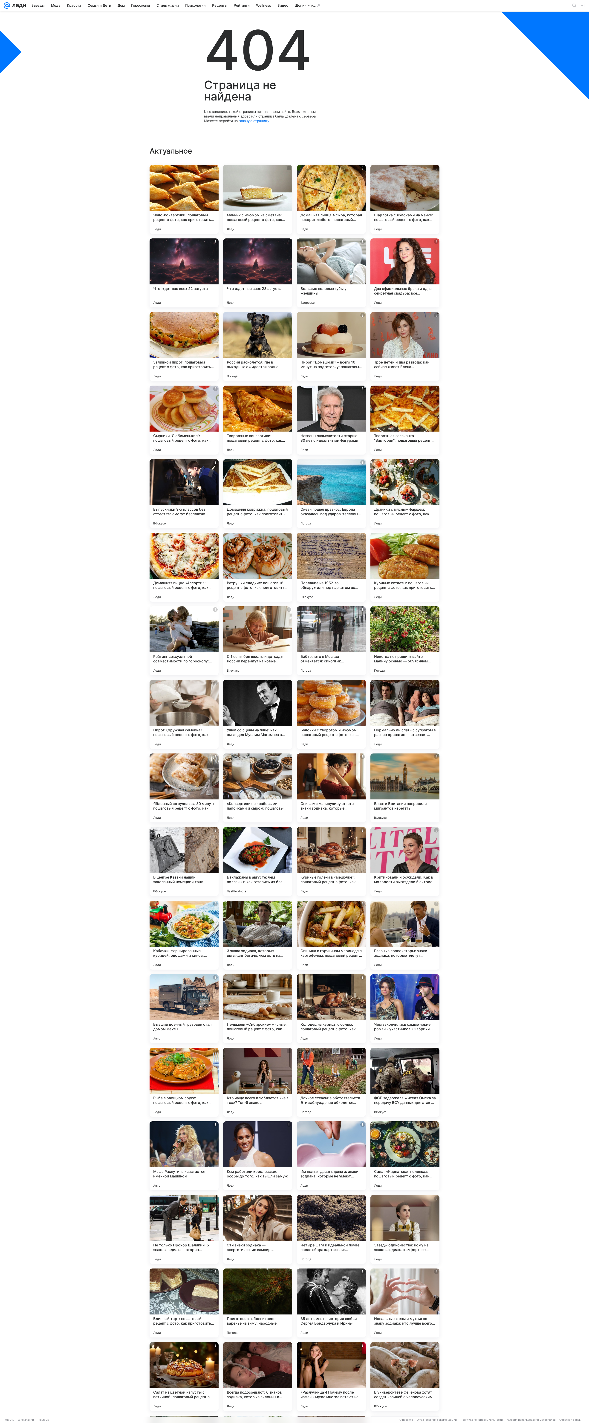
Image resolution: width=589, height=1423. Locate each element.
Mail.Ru (9, 1419)
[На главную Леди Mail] (18, 5)
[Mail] (7, 5)
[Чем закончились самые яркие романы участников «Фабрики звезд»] (404, 1008)
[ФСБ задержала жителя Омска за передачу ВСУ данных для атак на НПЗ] (404, 1082)
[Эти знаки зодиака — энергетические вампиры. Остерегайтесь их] (257, 1229)
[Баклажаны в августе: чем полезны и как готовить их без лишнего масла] (257, 861)
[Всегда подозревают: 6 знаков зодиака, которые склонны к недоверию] (257, 1376)
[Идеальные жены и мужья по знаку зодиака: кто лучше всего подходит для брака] (404, 1302)
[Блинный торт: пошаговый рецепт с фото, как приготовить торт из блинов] (184, 1302)
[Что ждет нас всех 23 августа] (257, 272)
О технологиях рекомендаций (437, 1419)
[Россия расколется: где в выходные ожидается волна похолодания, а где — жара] (257, 346)
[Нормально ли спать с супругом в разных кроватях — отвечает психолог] (404, 714)
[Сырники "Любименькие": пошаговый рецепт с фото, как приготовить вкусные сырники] (184, 420)
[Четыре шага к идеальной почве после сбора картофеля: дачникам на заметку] (331, 1229)
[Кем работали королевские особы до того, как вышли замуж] (257, 1155)
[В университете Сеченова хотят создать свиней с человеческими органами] (404, 1376)
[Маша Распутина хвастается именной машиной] (184, 1155)
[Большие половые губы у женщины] (331, 272)
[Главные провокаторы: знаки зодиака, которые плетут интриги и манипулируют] (404, 935)
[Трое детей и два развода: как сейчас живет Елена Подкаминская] (404, 346)
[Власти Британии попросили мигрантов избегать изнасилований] (404, 787)
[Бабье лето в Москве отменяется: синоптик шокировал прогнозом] (331, 640)
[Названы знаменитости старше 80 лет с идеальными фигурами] (331, 420)
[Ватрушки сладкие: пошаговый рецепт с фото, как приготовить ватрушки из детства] (257, 567)
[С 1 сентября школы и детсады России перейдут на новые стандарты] (257, 640)
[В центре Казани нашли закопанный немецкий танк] (184, 861)
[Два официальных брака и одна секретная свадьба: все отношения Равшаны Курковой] (404, 272)
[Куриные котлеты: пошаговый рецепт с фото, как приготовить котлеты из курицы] (404, 567)
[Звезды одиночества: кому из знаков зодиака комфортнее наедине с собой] (404, 1229)
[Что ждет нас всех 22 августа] (184, 272)
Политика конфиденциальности (481, 1419)
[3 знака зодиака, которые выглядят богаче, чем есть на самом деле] (257, 935)
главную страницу (254, 121)
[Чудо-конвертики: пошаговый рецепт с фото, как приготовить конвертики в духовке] (184, 199)
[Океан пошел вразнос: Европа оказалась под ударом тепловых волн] (331, 493)
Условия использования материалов (531, 1419)
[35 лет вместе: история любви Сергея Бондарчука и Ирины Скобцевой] (331, 1302)
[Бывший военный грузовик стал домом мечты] (184, 1008)
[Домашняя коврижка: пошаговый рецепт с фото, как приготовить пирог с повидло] (257, 493)
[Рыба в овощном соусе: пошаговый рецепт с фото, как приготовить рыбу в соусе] (184, 1082)
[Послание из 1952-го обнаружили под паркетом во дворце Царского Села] (331, 567)
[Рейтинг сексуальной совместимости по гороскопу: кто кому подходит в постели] (184, 640)
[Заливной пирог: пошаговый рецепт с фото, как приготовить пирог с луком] (184, 346)
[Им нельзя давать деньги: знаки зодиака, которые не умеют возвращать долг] (331, 1155)
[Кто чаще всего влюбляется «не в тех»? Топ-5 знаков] (257, 1082)
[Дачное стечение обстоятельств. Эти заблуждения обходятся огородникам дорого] (331, 1082)
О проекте (406, 1419)
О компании (26, 1419)
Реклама (43, 1419)
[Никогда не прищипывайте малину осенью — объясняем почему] (404, 640)
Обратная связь (570, 1419)
